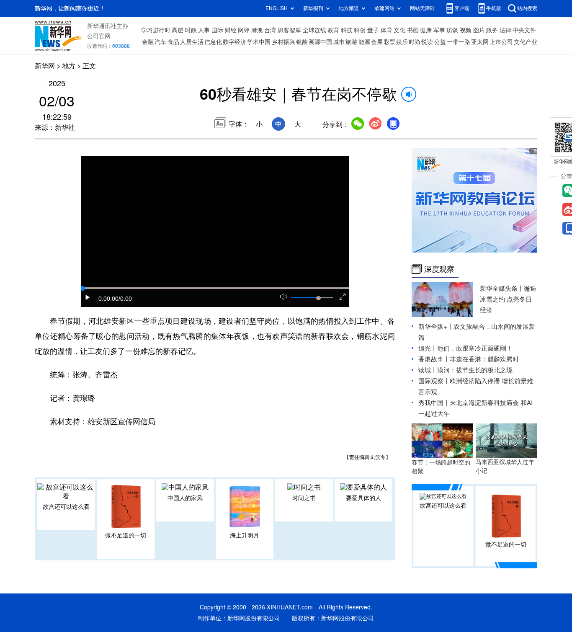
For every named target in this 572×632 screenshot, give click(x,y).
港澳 (257, 30)
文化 (399, 30)
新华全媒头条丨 (502, 288)
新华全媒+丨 (435, 326)
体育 (386, 30)
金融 (148, 42)
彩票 (389, 42)
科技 (347, 30)
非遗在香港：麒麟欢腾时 (484, 359)
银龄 (302, 42)
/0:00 (125, 298)
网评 (244, 30)
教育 (333, 30)
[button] (88, 297)
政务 (492, 30)
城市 (339, 42)
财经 (231, 30)
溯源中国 (320, 42)
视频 (466, 30)
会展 (377, 42)
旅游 (351, 42)
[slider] (318, 298)
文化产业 (525, 42)
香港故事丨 (434, 359)
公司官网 (99, 36)
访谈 (452, 30)
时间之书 (304, 498)
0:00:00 (108, 298)
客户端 (461, 8)
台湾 (270, 30)
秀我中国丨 (434, 403)
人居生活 (192, 42)
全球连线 (314, 30)
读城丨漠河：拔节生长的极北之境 (465, 370)
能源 (364, 42)
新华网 (45, 65)
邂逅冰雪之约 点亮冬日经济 (508, 299)
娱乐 (402, 42)
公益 (440, 42)
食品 (173, 42)
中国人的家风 (185, 498)
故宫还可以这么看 (66, 507)
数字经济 (234, 42)
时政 (191, 30)
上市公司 (501, 42)
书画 (413, 30)
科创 (360, 30)
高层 (177, 30)
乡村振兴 (283, 42)
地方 (68, 65)
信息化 (213, 42)
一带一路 (458, 42)
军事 (439, 30)
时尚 (414, 42)
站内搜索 (527, 8)
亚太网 (480, 42)
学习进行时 (155, 30)
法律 (505, 30)
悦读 (427, 42)
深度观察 (439, 269)
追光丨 (427, 348)
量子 (373, 30)
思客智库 (289, 30)
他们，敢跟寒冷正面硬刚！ (475, 348)
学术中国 (259, 42)
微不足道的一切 (125, 535)
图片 (479, 30)
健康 (426, 30)
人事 (204, 30)
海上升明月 (244, 535)
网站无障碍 (422, 8)
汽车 (160, 42)
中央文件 (524, 30)
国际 (217, 30)
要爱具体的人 (363, 498)
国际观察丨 (434, 381)
